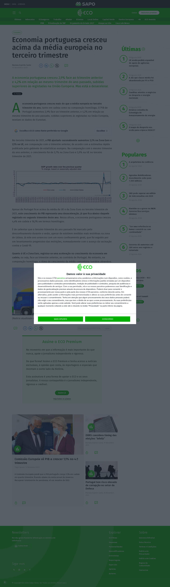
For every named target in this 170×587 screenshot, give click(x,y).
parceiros (61, 278)
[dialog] (85, 293)
